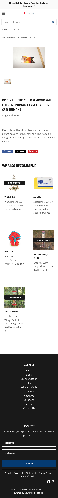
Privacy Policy (45, 473)
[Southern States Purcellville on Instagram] (53, 481)
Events (29, 374)
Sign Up (29, 463)
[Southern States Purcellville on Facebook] (48, 481)
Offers (29, 383)
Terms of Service (28, 476)
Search (8, 473)
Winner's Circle (29, 387)
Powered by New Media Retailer (28, 492)
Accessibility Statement (25, 473)
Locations (29, 391)
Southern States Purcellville (32, 489)
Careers (29, 404)
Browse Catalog (29, 378)
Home (4, 29)
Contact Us (29, 408)
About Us (29, 395)
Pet (14, 29)
